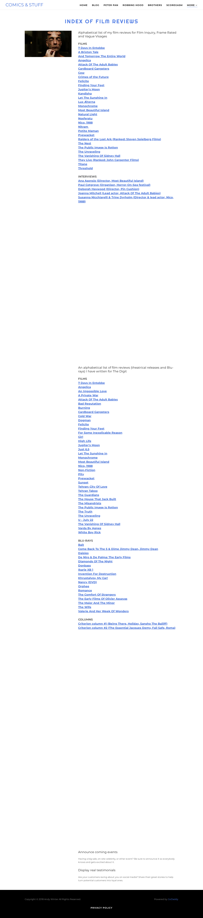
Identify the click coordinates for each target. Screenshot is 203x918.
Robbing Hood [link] (133, 5)
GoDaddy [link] (173, 899)
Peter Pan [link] (111, 5)
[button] (192, 5)
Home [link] (84, 5)
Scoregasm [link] (174, 5)
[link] (24, 5)
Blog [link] (95, 5)
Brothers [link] (155, 5)
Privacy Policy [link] (101, 908)
